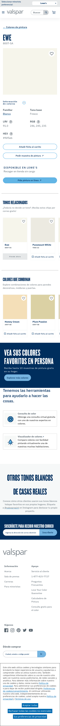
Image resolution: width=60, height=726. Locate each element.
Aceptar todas (30, 705)
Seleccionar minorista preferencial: (11, 3)
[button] (3, 12)
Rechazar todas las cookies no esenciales (30, 710)
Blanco (7, 113)
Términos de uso (23, 699)
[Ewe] (51, 53)
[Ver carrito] (54, 12)
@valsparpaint (11, 507)
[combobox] (37, 12)
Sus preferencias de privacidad (30, 716)
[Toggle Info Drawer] (39, 102)
